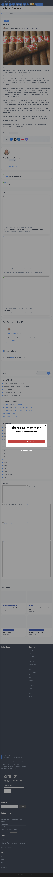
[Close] (45, 425)
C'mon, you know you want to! (26, 441)
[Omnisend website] (26, 450)
